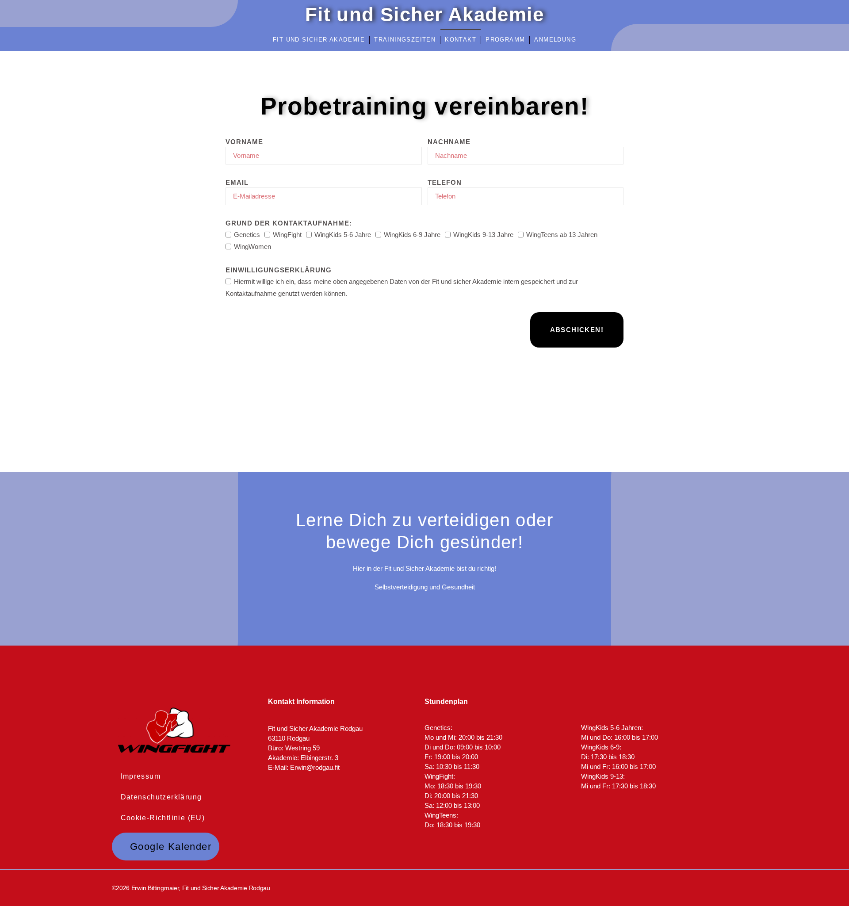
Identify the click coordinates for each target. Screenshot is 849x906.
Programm (505, 39)
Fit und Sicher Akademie (319, 39)
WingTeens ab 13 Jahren (561, 234)
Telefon (445, 182)
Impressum (141, 776)
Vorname (244, 141)
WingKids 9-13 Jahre (483, 234)
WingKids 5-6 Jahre (342, 234)
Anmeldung (555, 39)
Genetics (247, 234)
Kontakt (460, 39)
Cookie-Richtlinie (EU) (163, 818)
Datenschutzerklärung (161, 797)
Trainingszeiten (405, 39)
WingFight (287, 234)
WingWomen (252, 246)
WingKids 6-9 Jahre (412, 234)
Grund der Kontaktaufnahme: (289, 223)
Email (237, 182)
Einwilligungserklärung (279, 270)
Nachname (449, 141)
